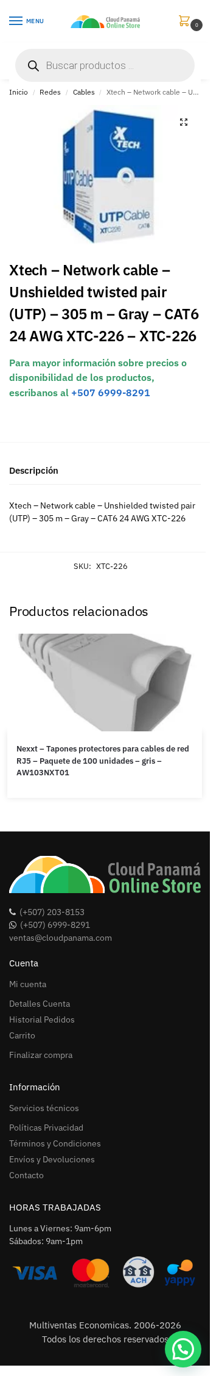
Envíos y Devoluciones (52, 1159)
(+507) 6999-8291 (55, 924)
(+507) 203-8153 (52, 912)
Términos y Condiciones (55, 1143)
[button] (187, 22)
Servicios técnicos (44, 1108)
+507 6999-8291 (110, 392)
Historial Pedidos (42, 1019)
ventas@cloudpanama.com (60, 937)
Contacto (26, 1175)
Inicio (18, 91)
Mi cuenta (27, 984)
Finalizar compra (40, 1054)
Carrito (22, 1035)
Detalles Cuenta (39, 1003)
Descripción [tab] (33, 470)
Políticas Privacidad (46, 1127)
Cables (84, 91)
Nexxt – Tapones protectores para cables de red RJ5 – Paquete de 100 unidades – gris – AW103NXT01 (102, 761)
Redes (50, 91)
